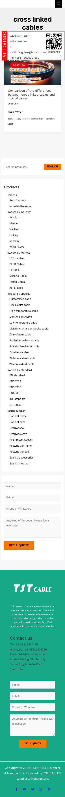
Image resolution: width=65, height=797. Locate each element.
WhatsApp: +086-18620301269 (20, 38)
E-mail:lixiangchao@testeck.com (28, 49)
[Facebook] (16, 789)
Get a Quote (19, 545)
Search (52, 166)
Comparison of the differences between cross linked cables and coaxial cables (31, 94)
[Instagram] (40, 789)
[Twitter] (32, 789)
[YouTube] (24, 789)
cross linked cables (29, 119)
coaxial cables (14, 119)
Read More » (15, 111)
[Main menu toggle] (58, 4)
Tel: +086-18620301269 (24, 57)
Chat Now (19, 64)
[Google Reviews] (48, 789)
